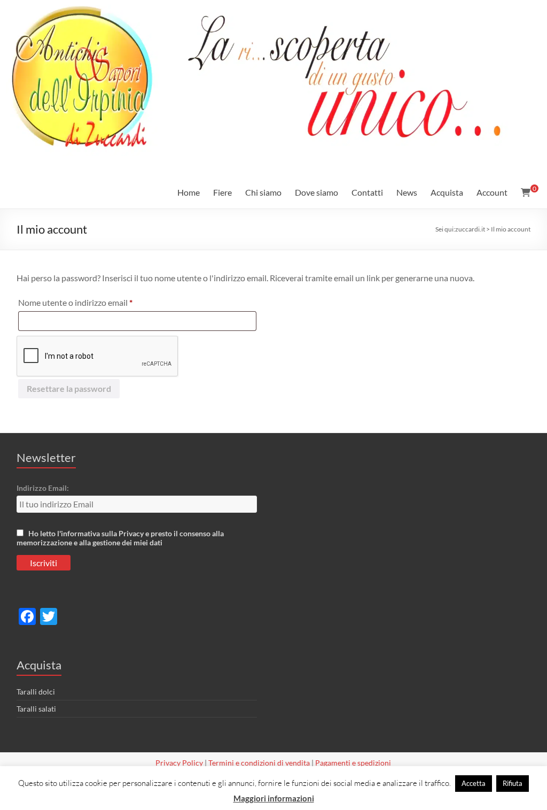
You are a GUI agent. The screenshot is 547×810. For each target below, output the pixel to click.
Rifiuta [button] (512, 783)
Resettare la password (69, 388)
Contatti (367, 192)
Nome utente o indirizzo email (92, 302)
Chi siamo (263, 192)
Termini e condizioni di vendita (259, 762)
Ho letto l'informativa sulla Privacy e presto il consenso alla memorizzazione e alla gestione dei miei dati (120, 538)
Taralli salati (36, 708)
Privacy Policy (179, 762)
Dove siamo (316, 192)
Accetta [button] (474, 783)
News (406, 192)
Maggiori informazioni (273, 798)
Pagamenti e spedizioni (353, 762)
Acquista (447, 192)
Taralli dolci (36, 691)
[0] (525, 192)
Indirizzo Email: (43, 487)
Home (188, 192)
